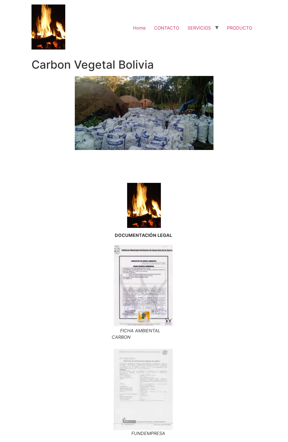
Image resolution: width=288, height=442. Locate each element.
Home (139, 28)
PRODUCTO (239, 28)
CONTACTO (166, 28)
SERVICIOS (199, 28)
